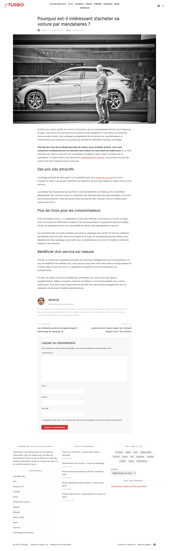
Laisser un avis (79, 30)
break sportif (146, 452)
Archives (114, 469)
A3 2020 (119, 452)
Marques (108, 4)
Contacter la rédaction (127, 544)
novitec (123, 461)
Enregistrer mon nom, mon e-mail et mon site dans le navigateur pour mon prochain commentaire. (83, 420)
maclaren (140, 457)
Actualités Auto (58, 4)
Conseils (79, 4)
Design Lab (43, 544)
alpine (128, 452)
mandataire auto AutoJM (92, 157)
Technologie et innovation (23, 533)
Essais (89, 4)
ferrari (125, 457)
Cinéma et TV (18, 486)
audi (135, 452)
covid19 (116, 457)
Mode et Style (18, 517)
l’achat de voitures (104, 177)
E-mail (44, 397)
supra (131, 461)
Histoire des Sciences (21, 502)
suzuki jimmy (142, 461)
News (116, 4)
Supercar (84, 8)
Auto (70, 4)
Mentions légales (144, 544)
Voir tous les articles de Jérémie (60, 304)
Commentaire (47, 353)
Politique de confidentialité (60, 544)
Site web (44, 408)
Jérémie (44, 30)
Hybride (98, 4)
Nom (44, 386)
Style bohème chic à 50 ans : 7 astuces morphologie (83, 463)
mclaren (150, 457)
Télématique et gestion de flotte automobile (128, 486)
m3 (132, 457)
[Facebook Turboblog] (158, 5)
